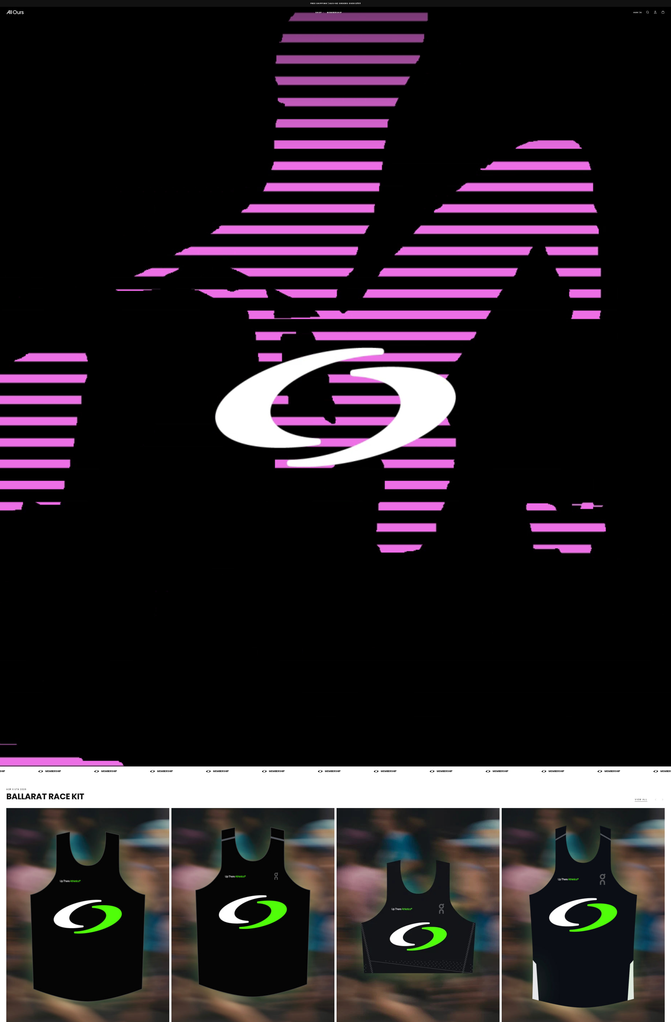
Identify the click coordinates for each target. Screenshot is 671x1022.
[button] (637, 12)
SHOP (318, 12)
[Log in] (655, 12)
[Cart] (663, 12)
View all (641, 799)
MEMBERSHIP (334, 12)
